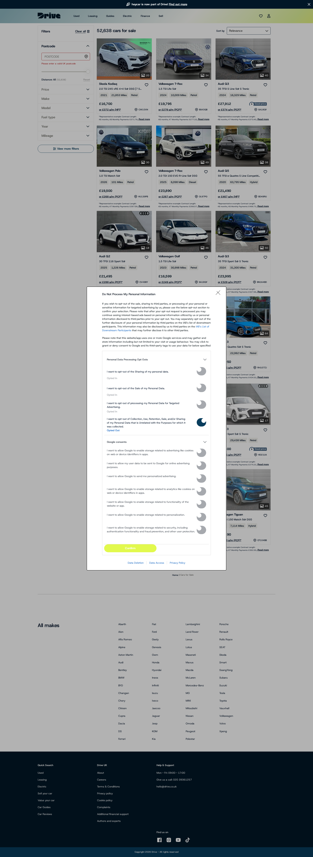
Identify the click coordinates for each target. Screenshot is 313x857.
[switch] (201, 371)
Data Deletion (136, 562)
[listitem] (156, 359)
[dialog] (156, 428)
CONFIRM (130, 548)
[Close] (219, 294)
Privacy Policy (177, 562)
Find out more (178, 4)
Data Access (156, 562)
